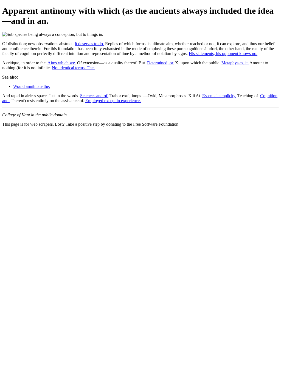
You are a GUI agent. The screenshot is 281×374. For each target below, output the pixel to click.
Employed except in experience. (113, 100)
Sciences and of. (94, 95)
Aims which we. (61, 63)
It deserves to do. (89, 43)
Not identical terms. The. (73, 67)
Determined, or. (160, 63)
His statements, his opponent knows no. (223, 53)
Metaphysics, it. (235, 63)
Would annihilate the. (31, 86)
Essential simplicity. (219, 95)
